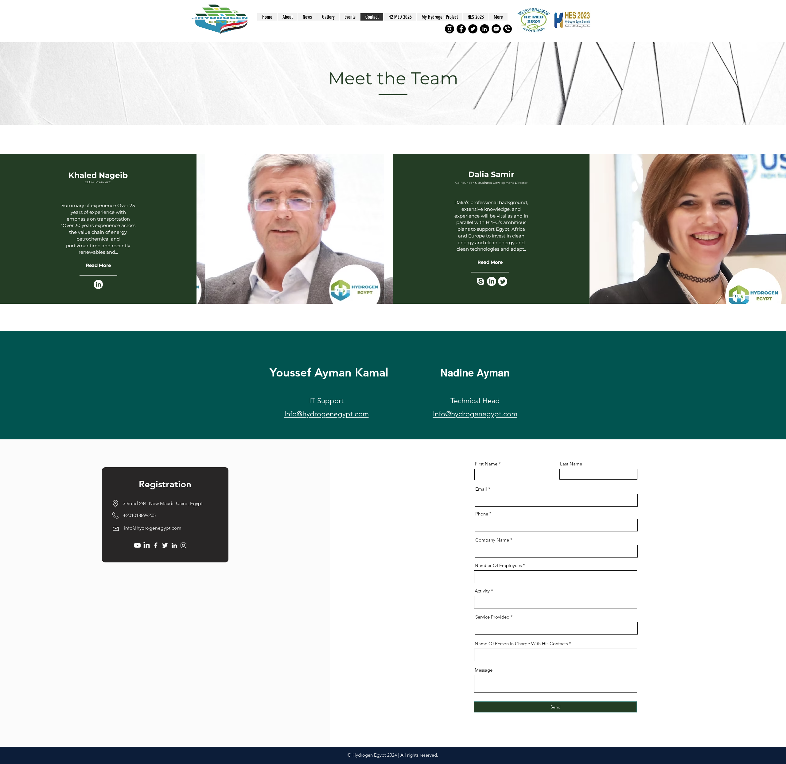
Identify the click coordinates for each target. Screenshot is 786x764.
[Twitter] (472, 28)
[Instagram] (449, 28)
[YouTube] (496, 28)
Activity (482, 590)
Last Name (571, 463)
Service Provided (492, 617)
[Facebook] (461, 28)
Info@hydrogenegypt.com (326, 413)
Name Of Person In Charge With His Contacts (521, 643)
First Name (486, 463)
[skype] (480, 281)
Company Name (492, 540)
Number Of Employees (498, 565)
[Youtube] (137, 545)
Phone (481, 513)
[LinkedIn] (484, 28)
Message (483, 670)
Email (481, 489)
